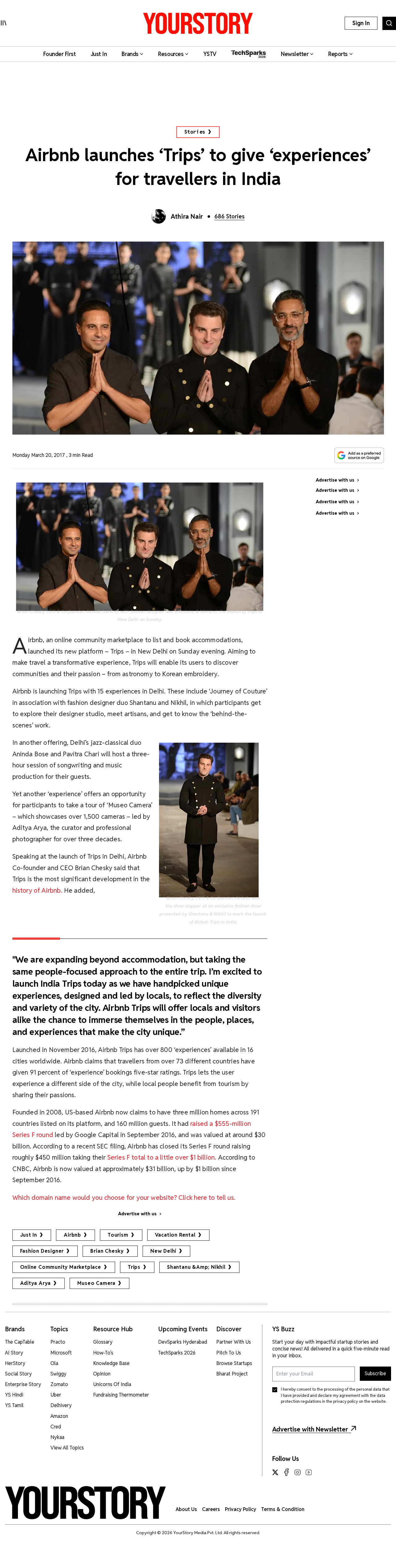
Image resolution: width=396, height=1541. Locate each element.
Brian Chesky (107, 1251)
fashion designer (42, 1251)
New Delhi (163, 1251)
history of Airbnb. (37, 890)
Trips (134, 1267)
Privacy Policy (240, 1509)
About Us (186, 1509)
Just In (28, 1235)
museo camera (96, 1283)
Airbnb (72, 1235)
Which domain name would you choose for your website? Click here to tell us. (124, 1197)
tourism (118, 1235)
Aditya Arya (35, 1283)
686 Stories (229, 216)
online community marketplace (60, 1267)
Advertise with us (137, 1214)
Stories (195, 132)
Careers (211, 1509)
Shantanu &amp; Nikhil (196, 1267)
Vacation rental (175, 1235)
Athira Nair (187, 216)
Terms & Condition (282, 1509)
